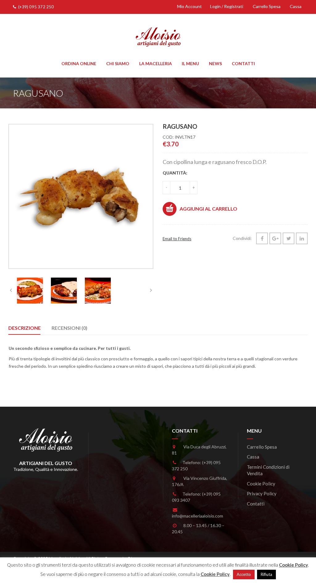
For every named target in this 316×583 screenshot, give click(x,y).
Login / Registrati (226, 6)
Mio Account (189, 6)
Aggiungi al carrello (208, 209)
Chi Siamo (117, 63)
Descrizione (24, 328)
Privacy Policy (261, 493)
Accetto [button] (244, 574)
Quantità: (175, 172)
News (215, 63)
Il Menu (190, 63)
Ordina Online (78, 63)
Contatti (243, 63)
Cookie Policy (261, 483)
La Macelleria (155, 63)
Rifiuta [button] (266, 574)
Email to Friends (177, 238)
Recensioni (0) (69, 328)
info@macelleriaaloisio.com (197, 515)
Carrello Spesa (266, 6)
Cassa (295, 6)
